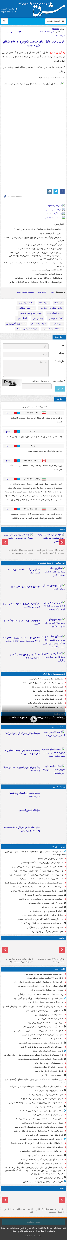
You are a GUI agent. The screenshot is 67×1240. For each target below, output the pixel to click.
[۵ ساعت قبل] (49, 1199)
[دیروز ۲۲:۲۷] (53, 755)
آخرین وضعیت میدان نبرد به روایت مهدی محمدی (43, 1181)
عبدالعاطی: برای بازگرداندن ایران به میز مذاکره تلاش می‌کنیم (38, 1131)
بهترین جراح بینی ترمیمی (30, 313)
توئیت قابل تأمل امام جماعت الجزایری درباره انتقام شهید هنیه (33, 43)
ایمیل (61, 353)
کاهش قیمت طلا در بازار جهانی (50, 1018)
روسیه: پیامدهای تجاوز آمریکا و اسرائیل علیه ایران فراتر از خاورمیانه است (34, 882)
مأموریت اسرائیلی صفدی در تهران (48, 274)
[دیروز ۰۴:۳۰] (18, 540)
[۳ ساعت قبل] (53, 574)
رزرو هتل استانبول (26, 308)
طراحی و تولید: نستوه (33, 1235)
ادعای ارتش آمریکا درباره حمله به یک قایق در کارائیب (42, 1047)
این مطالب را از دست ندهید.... (51, 563)
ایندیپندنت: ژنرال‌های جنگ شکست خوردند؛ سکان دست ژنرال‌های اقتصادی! (32, 1006)
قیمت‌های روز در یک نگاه (54, 674)
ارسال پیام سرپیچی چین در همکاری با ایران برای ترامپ (41, 899)
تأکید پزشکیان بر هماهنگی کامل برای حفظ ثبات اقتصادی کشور (38, 982)
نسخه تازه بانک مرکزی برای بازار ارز (49, 1014)
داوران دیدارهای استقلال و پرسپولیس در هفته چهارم (42, 1098)
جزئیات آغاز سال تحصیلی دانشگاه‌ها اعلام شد (44, 1038)
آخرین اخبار (60, 969)
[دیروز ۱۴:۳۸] (49, 540)
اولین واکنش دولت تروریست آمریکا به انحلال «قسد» (41, 1151)
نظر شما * (59, 361)
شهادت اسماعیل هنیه (25, 292)
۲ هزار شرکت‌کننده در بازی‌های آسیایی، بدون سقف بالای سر (38, 1030)
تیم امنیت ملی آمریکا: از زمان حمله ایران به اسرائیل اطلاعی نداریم (35, 282)
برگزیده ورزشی (58, 727)
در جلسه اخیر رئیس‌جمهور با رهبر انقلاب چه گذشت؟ (42, 923)
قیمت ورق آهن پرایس (16, 323)
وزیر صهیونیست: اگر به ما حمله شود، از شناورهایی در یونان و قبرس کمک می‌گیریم (33, 264)
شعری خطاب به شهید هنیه (51, 233)
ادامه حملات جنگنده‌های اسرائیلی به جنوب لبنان (44, 974)
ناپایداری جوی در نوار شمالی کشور (25, 587)
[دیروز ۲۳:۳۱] (53, 608)
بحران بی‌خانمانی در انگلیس (52, 1075)
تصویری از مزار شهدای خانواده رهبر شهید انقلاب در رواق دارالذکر (37, 890)
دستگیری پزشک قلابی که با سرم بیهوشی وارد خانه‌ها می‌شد (39, 1127)
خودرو (62, 529)
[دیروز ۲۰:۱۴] (53, 643)
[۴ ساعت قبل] (53, 798)
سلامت (62, 1188)
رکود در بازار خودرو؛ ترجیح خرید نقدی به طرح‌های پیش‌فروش (50, 551)
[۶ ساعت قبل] (53, 815)
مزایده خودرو (57, 323)
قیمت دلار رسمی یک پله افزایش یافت (48, 691)
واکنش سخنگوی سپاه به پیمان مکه (49, 1063)
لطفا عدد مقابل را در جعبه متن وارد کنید (49, 381)
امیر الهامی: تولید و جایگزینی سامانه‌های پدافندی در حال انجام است (36, 1086)
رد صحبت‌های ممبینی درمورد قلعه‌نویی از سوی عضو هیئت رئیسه (22, 752)
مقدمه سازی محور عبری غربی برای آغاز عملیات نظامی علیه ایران (37, 866)
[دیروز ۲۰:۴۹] (53, 625)
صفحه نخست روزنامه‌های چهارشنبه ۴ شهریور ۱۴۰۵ (24, 795)
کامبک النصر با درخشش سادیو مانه (49, 1071)
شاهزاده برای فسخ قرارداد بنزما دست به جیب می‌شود (41, 878)
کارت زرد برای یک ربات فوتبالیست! (49, 1090)
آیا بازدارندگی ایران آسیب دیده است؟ (47, 269)
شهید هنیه (42, 292)
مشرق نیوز (42, 8)
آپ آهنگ (58, 302)
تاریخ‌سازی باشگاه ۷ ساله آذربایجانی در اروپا (45, 1022)
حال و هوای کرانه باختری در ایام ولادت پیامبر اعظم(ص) (41, 1042)
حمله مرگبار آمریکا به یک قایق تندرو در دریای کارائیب (42, 1026)
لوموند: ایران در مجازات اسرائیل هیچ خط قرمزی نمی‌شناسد (38, 278)
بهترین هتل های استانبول (51, 308)
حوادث (62, 938)
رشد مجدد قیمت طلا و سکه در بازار (49, 699)
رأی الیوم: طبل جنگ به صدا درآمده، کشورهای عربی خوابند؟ (38, 229)
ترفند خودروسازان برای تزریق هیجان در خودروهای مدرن (20, 551)
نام (63, 345)
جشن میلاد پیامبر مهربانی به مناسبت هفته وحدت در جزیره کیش (22, 829)
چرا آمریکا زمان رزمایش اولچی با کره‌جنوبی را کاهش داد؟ (40, 1110)
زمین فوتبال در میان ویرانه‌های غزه (49, 1177)
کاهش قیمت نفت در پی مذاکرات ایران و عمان (44, 1002)
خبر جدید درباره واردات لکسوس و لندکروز (46, 990)
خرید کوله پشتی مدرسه (27, 328)
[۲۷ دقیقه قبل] (33, 719)
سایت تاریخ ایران (26, 302)
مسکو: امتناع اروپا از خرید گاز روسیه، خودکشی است (42, 1159)
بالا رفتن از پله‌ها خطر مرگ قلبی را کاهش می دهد (50, 1211)
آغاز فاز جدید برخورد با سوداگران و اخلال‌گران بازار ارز (25, 656)
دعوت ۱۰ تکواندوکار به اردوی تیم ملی (48, 1067)
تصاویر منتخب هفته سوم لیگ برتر (49, 1106)
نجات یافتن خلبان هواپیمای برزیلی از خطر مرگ (44, 1135)
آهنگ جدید (22, 318)
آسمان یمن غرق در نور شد (52, 907)
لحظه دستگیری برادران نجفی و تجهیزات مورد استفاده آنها (19, 960)
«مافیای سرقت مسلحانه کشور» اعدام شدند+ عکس (24, 571)
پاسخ (8, 412)
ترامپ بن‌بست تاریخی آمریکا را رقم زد (48, 1051)
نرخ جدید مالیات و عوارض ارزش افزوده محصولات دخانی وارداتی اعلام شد (33, 1055)
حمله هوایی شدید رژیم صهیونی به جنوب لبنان (44, 1010)
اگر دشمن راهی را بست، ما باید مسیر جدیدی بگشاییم (41, 1139)
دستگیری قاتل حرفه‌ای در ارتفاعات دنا (48, 1147)
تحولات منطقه (54, 21)
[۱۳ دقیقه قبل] (49, 949)
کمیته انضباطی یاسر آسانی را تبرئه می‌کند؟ (22, 733)
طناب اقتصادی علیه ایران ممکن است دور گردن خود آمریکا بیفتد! (37, 998)
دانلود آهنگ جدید (54, 313)
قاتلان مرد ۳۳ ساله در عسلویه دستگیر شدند (51, 960)
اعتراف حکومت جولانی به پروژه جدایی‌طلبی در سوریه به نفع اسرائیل (36, 1102)
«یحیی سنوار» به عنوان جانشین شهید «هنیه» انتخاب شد (39, 248)
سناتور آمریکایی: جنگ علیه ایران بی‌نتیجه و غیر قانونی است (39, 1118)
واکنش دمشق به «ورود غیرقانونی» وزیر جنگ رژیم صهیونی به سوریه (36, 874)
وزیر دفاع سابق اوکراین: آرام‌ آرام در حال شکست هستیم (40, 919)
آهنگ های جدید (55, 318)
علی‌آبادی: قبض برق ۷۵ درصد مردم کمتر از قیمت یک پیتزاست (21, 605)
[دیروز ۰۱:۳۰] (18, 1199)
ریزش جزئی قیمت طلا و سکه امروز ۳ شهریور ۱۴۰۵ (42, 682)
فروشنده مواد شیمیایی (52, 328)
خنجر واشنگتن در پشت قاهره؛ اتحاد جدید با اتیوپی (42, 1034)
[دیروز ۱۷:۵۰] (53, 660)
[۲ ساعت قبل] (53, 738)
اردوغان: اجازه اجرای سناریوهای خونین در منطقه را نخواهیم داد (38, 886)
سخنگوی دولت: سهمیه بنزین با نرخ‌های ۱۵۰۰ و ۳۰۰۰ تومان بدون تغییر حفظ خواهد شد (21, 639)
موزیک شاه (44, 302)
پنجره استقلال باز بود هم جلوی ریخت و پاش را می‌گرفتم (40, 994)
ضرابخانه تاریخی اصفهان (29, 810)
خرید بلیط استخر (38, 323)
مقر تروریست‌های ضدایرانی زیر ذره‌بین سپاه (45, 1155)
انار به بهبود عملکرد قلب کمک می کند (18, 1211)
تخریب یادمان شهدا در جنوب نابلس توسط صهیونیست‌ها (40, 1059)
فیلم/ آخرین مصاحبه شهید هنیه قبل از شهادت (43, 244)
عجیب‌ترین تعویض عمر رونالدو (50, 858)
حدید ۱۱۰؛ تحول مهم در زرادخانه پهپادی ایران (45, 903)
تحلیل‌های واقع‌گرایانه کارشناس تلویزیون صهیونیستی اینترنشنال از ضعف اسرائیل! (34, 239)
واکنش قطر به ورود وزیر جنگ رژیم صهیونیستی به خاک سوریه (38, 870)
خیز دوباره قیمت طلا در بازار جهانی (49, 695)
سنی (52, 292)
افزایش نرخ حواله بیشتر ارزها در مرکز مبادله (45, 703)
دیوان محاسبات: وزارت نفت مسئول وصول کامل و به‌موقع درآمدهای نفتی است (35, 1081)
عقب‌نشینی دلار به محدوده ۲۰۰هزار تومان (46, 678)
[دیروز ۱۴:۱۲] (53, 772)
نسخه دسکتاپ (33, 1222)
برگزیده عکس (59, 786)
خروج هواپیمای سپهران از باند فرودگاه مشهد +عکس (21, 622)
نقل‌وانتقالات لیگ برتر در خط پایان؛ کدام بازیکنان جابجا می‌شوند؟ (37, 1143)
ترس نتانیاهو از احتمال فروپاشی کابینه (47, 1114)
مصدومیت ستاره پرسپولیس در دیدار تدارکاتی (45, 927)
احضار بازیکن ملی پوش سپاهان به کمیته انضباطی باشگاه (40, 1163)
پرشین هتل (38, 318)
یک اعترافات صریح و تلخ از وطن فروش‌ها (46, 911)
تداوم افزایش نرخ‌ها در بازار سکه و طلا (47, 686)
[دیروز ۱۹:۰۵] (53, 832)
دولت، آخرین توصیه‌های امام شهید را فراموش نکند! (42, 1122)
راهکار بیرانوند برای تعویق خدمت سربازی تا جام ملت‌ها (21, 769)
